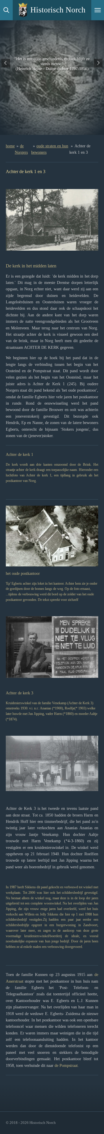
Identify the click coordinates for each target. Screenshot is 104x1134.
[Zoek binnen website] (6, 10)
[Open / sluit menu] (97, 10)
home (10, 146)
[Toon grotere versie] (52, 220)
